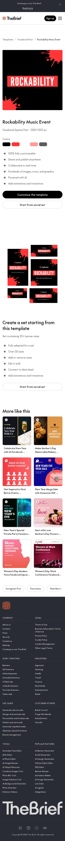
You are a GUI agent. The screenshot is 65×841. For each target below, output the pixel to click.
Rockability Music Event (48, 39)
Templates (8, 39)
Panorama (35, 588)
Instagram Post (13, 588)
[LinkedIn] (28, 828)
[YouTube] (44, 828)
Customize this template (32, 194)
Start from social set (32, 204)
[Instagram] (36, 828)
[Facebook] (20, 828)
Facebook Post (25, 39)
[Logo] (6, 606)
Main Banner (56, 588)
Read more (28, 8)
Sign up (50, 18)
